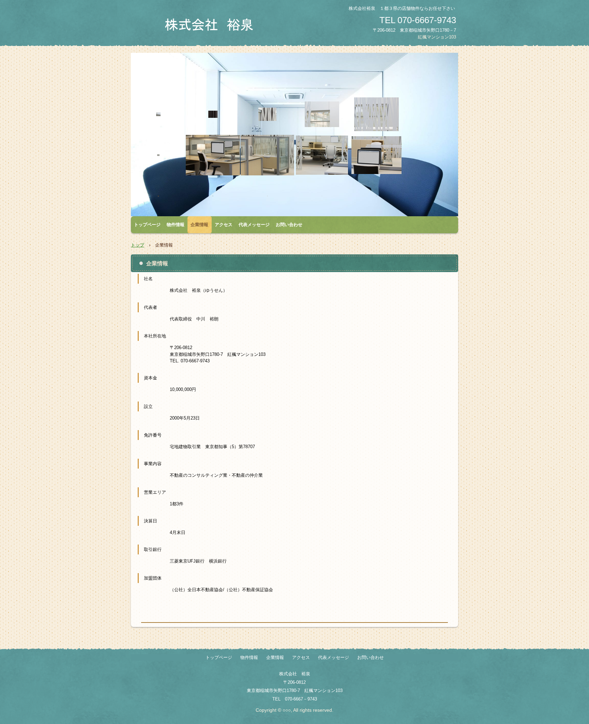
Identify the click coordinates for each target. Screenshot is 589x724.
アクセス (223, 224)
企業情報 (199, 224)
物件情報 (175, 224)
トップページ (147, 224)
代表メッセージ (254, 224)
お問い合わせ (289, 224)
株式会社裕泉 (211, 25)
